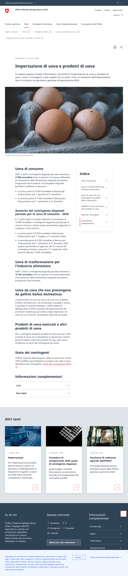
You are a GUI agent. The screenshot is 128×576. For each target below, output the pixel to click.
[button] (12, 24)
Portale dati (95, 526)
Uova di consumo (88, 181)
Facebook (54, 523)
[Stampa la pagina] (115, 47)
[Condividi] (121, 47)
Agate (93, 533)
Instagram (55, 528)
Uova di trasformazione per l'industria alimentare (92, 188)
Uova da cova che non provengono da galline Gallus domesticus (90, 198)
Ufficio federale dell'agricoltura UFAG (31, 9)
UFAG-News (95, 540)
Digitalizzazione (97, 548)
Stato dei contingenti (90, 215)
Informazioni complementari (87, 222)
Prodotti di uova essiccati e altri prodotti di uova (92, 207)
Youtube (70, 528)
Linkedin (54, 533)
